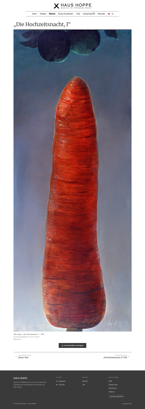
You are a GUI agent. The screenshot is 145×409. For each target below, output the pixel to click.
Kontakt (85, 381)
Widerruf (112, 392)
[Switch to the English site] (109, 14)
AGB (110, 381)
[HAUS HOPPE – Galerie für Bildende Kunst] (72, 7)
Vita (83, 385)
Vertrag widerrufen (116, 396)
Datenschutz (113, 385)
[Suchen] (112, 14)
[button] (72, 181)
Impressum (113, 388)
